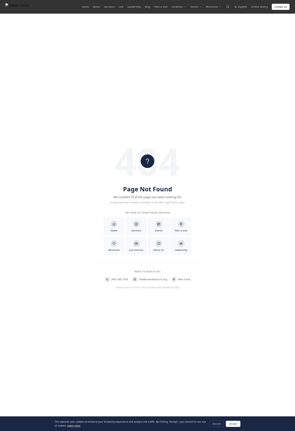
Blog (147, 6)
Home (85, 6)
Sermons (109, 6)
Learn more (73, 425)
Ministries (212, 6)
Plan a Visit (160, 6)
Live (121, 6)
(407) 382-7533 (119, 279)
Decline (216, 423)
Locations (177, 6)
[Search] (227, 6)
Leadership (134, 6)
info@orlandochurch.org (153, 279)
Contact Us (281, 6)
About (96, 6)
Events (194, 6)
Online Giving (259, 6)
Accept (233, 423)
